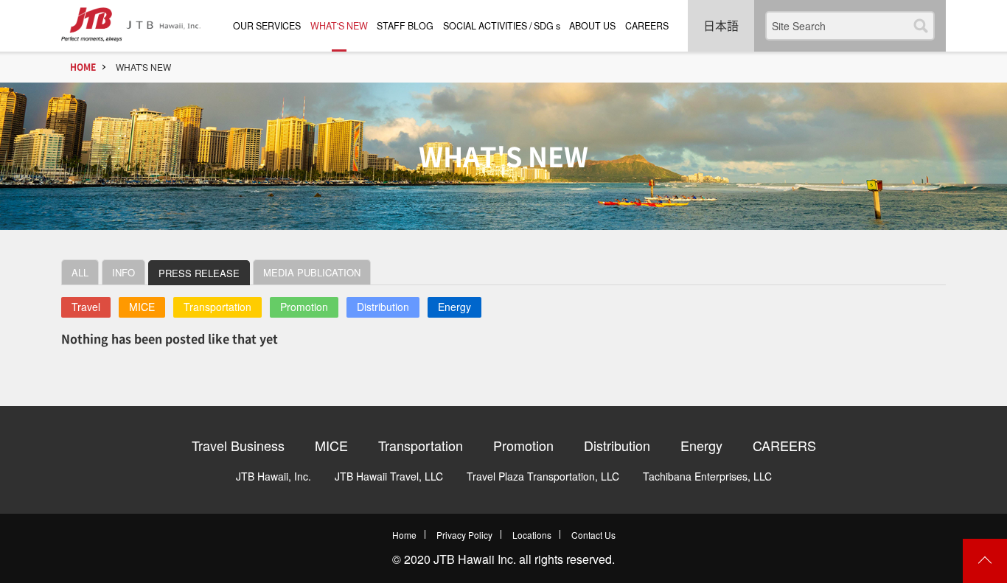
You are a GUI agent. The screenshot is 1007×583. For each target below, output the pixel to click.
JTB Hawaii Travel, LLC (389, 476)
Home (404, 534)
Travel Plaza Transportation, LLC (543, 476)
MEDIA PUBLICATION (311, 272)
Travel (86, 306)
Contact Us (593, 534)
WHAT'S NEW (339, 25)
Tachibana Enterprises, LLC (707, 476)
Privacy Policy (464, 534)
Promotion (304, 306)
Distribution (383, 306)
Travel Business (238, 445)
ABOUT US (592, 25)
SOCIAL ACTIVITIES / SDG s (501, 25)
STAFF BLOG (405, 25)
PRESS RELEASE (199, 273)
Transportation (217, 306)
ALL (80, 272)
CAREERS (647, 25)
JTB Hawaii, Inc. (273, 476)
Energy (454, 306)
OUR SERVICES (267, 25)
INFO (123, 272)
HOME (83, 67)
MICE (142, 306)
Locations (531, 534)
